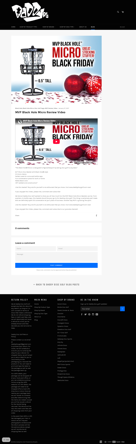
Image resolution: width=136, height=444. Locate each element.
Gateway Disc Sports (64, 339)
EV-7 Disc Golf (62, 333)
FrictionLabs (62, 336)
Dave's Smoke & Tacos (65, 310)
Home (13, 27)
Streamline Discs (63, 374)
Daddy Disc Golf (20, 442)
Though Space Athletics (65, 377)
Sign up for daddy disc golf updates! (94, 304)
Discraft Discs (62, 320)
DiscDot (60, 313)
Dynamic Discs (62, 326)
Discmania (61, 317)
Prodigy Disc (62, 371)
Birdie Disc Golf (63, 307)
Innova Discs (62, 348)
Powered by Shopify (31, 442)
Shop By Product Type (28, 27)
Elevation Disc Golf (64, 329)
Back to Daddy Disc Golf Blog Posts (57, 284)
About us (83, 27)
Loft (58, 358)
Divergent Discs (63, 323)
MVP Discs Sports (63, 364)
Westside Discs (62, 380)
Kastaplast (61, 352)
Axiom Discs (61, 304)
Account (122, 27)
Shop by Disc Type (67, 27)
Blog (93, 27)
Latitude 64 (61, 355)
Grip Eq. (60, 342)
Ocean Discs (61, 368)
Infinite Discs (62, 345)
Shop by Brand (48, 27)
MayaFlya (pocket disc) (65, 361)
